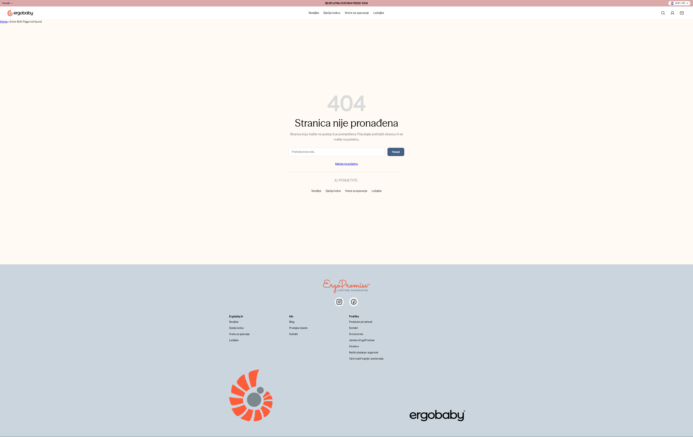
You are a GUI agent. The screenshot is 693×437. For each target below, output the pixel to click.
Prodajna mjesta (298, 328)
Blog (292, 321)
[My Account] (672, 13)
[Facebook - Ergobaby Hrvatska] (353, 301)
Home (4, 21)
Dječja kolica (331, 13)
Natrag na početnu (346, 164)
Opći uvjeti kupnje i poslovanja (366, 358)
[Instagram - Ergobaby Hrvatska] (339, 301)
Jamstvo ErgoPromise (361, 340)
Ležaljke (378, 13)
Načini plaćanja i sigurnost (363, 352)
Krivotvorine (356, 334)
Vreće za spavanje (357, 13)
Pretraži (396, 151)
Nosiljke (314, 13)
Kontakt (6, 3)
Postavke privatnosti (360, 321)
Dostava (354, 346)
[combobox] (337, 152)
